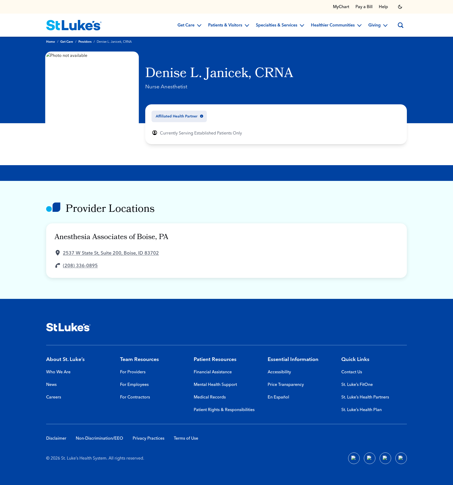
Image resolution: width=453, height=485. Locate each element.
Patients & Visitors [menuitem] (225, 25)
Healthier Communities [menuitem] (333, 25)
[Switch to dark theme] (400, 6)
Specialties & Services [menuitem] (276, 25)
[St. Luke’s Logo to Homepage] (74, 25)
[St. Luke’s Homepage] (68, 327)
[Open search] (400, 25)
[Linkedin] (369, 458)
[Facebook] (354, 458)
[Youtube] (385, 458)
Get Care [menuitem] (186, 25)
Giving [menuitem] (374, 25)
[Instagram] (401, 458)
